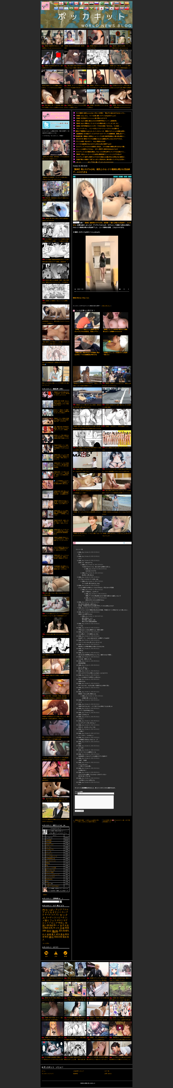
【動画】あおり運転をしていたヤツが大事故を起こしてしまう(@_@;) (97, 123)
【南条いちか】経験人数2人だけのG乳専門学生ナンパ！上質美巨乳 (96, 121)
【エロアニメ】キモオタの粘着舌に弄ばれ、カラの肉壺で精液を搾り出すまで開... (100, 146)
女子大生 (64, 925)
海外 (55, 931)
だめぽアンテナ (49, 844)
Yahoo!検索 (48, 842)
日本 (62, 928)
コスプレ (55, 914)
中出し (61, 923)
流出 (48, 931)
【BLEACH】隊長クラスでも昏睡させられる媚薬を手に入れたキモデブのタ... (99, 139)
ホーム (43, 1071)
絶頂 (58, 934)
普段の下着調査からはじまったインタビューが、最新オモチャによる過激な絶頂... (100, 131)
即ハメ (57, 925)
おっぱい (50, 909)
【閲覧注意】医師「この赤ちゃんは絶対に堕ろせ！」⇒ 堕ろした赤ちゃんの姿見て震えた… (86, 821)
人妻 (47, 925)
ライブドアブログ (50, 877)
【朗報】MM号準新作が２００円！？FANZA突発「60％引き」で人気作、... (98, 126)
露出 (51, 937)
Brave (46, 881)
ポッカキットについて (48, 1073)
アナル (65, 909)
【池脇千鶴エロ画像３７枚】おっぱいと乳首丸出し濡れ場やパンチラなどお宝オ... (100, 159)
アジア (125, 176)
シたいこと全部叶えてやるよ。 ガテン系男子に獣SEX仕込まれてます (97, 149)
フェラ (53, 920)
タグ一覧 (107, 1071)
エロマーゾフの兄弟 (50, 867)
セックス (116, 176)
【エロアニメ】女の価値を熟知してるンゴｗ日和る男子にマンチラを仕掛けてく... (100, 151)
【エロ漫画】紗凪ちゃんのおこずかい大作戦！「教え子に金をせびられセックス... (100, 113)
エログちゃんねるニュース (52, 874)
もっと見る (46, 943)
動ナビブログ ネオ (50, 870)
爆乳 (67, 931)
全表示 (45, 894)
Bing (46, 865)
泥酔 (44, 931)
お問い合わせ (108, 1073)
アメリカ (47, 912)
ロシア (54, 923)
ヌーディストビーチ (55, 917)
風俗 (65, 937)
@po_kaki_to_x (106, 305)
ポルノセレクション (50, 860)
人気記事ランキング (78, 1071)
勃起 (51, 925)
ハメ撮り (121, 176)
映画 (67, 928)
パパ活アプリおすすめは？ (52, 886)
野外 (47, 937)
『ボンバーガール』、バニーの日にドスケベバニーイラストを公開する (97, 128)
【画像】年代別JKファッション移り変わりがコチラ (91, 118)
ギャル (48, 914)
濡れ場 (62, 931)
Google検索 (48, 840)
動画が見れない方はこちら (81, 298)
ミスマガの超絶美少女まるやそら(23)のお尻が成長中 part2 (93, 144)
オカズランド (48, 854)
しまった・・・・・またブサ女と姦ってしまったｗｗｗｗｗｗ (94, 162)
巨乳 (51, 928)
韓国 (56, 937)
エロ (74, 176)
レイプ (48, 923)
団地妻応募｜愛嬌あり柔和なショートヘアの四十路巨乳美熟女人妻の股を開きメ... (100, 136)
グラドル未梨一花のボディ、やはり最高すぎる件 (90, 141)
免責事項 (75, 1073)
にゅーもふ (48, 847)
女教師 (45, 928)
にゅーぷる (48, 851)
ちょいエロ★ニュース (51, 856)
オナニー (56, 912)
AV (43, 909)
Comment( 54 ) (128, 543)
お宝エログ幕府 (49, 872)
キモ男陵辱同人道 (50, 858)
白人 (44, 934)
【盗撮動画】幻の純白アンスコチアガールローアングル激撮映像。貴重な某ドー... (100, 133)
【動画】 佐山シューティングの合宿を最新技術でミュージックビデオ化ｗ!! (98, 154)
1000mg (47, 863)
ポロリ (60, 920)
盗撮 (49, 934)
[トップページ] (45, 6)
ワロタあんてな (49, 849)
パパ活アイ (48, 883)
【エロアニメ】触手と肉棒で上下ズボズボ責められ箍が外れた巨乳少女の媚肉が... (100, 157)
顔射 (60, 937)
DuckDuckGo (48, 879)
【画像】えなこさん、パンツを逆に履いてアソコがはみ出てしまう (96, 115)
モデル (129, 176)
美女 (62, 934)
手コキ (56, 928)
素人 (53, 934)
